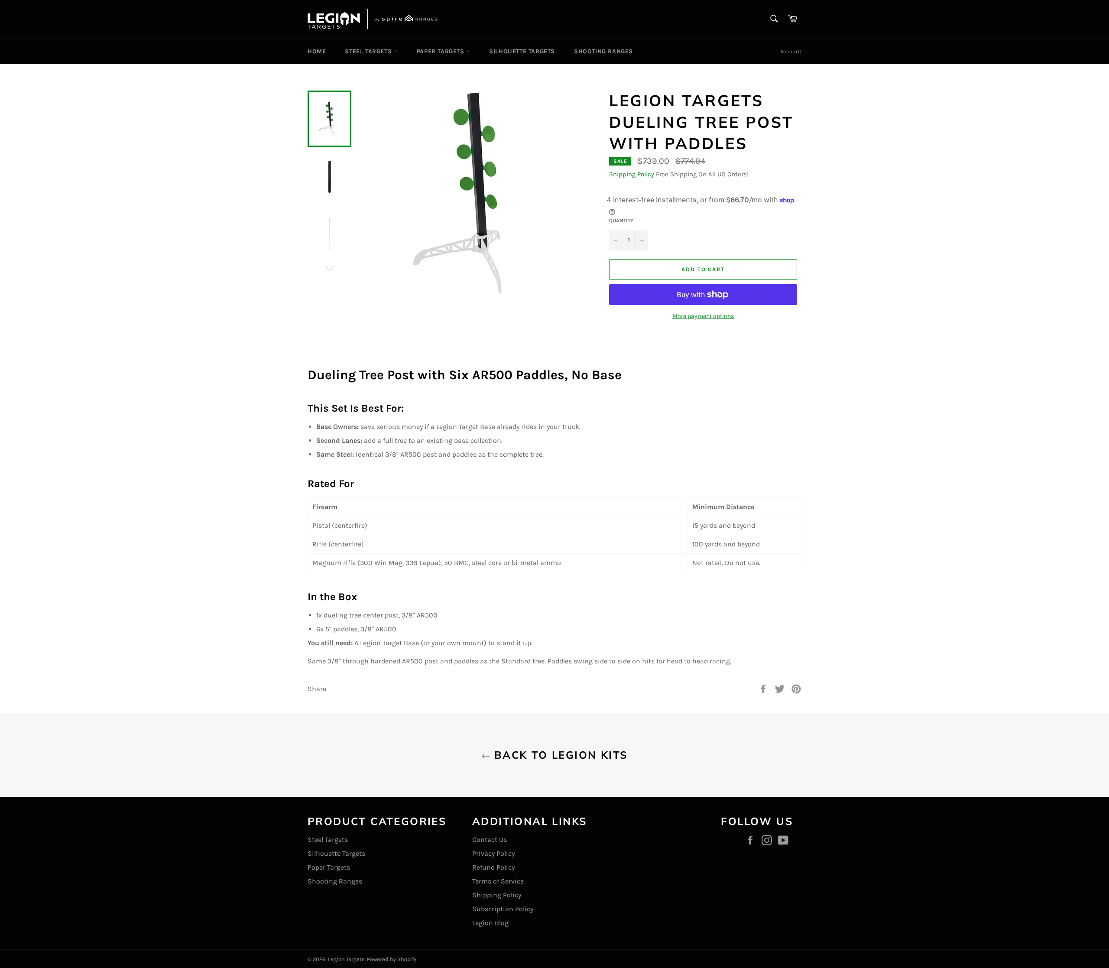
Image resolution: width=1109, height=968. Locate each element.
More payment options (703, 316)
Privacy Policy (493, 853)
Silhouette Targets (522, 51)
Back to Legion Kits (559, 754)
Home (317, 51)
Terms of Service (498, 881)
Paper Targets (441, 51)
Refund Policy (493, 867)
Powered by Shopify (391, 959)
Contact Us (489, 839)
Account (790, 51)
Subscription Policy (502, 909)
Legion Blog (490, 923)
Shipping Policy (631, 174)
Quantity (621, 221)
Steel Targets (369, 51)
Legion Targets (346, 959)
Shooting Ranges (603, 51)
